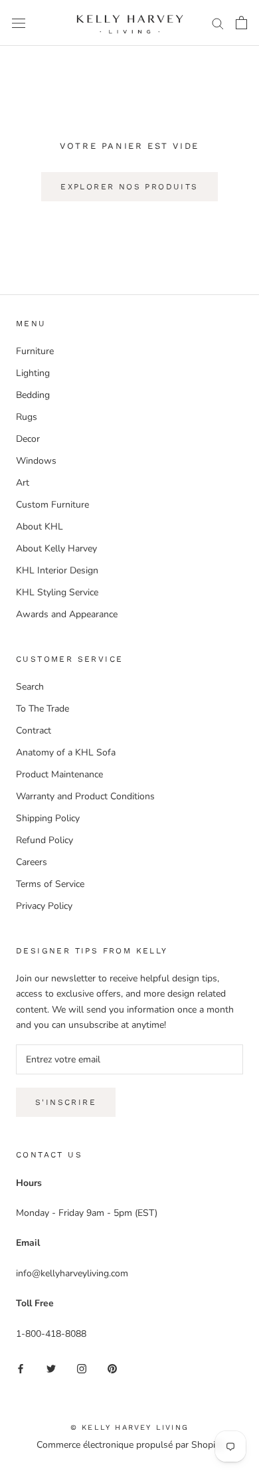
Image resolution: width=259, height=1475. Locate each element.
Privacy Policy (44, 906)
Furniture (35, 351)
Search (30, 686)
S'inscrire (65, 1102)
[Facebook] (20, 1367)
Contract (33, 730)
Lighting (33, 373)
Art (22, 482)
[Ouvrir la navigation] (18, 23)
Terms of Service (50, 884)
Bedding (33, 395)
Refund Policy (44, 840)
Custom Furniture (52, 504)
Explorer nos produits (129, 186)
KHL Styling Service (57, 592)
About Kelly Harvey (56, 548)
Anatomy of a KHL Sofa (66, 752)
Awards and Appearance (67, 614)
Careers (31, 862)
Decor (28, 439)
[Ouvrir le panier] (241, 22)
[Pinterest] (112, 1367)
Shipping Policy (48, 818)
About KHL (39, 526)
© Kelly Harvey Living (129, 1427)
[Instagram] (81, 1367)
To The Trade (42, 708)
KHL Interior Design (57, 570)
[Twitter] (51, 1367)
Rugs (26, 417)
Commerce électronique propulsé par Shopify (130, 1444)
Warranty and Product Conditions (85, 796)
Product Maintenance (59, 774)
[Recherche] (218, 23)
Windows (36, 460)
